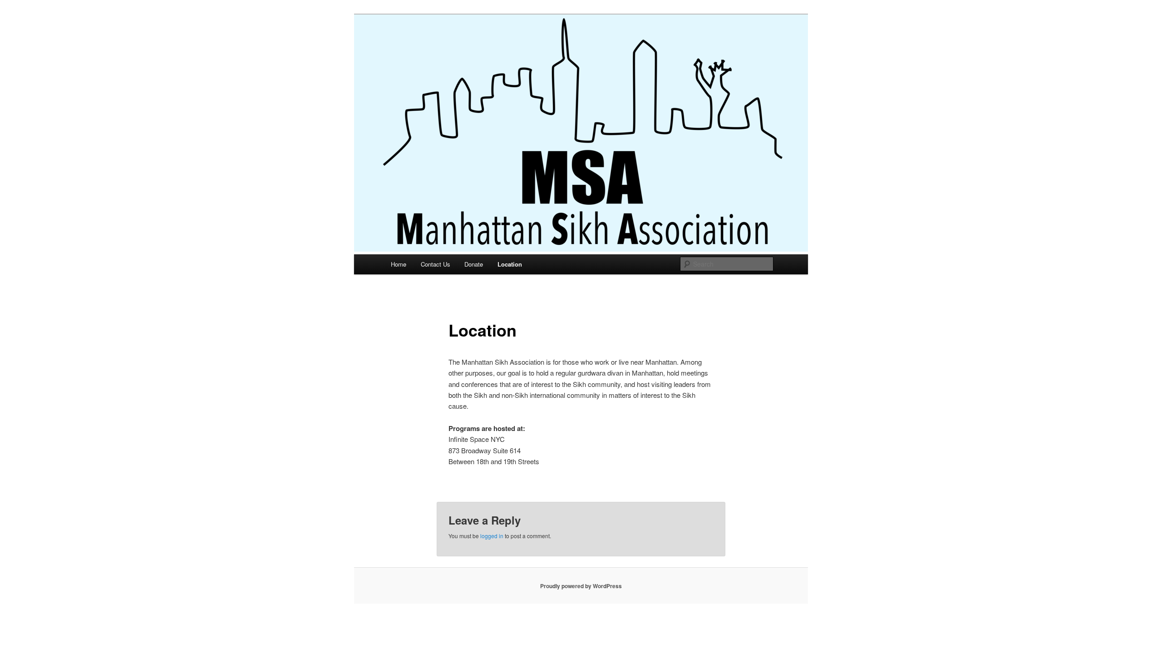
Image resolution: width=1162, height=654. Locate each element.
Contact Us (435, 264)
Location (509, 264)
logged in (491, 536)
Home (398, 264)
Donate (473, 264)
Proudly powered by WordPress (581, 586)
